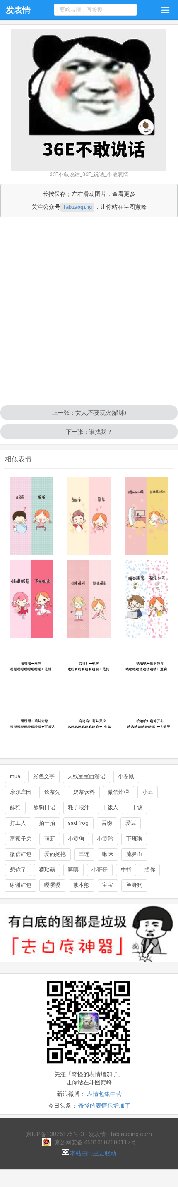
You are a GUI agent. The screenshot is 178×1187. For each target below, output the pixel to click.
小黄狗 (76, 839)
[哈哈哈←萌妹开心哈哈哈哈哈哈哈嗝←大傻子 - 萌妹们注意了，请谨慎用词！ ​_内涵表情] (146, 726)
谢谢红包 (20, 885)
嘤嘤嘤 (52, 885)
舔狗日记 (44, 807)
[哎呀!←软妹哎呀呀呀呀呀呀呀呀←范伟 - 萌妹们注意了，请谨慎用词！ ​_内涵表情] (89, 668)
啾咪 (107, 854)
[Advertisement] (89, 312)
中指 (126, 870)
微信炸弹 (118, 792)
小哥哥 (99, 870)
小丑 (147, 792)
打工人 (18, 823)
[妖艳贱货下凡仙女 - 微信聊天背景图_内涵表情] (31, 599)
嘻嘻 (73, 870)
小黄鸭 (105, 839)
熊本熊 (81, 885)
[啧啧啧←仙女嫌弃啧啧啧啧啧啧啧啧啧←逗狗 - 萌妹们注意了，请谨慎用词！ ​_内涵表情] (146, 668)
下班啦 (134, 839)
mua (15, 776)
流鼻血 (134, 854)
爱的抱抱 (55, 854)
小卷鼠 (126, 776)
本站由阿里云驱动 (92, 1153)
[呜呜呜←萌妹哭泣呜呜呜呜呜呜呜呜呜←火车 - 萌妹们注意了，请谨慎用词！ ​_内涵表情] (89, 726)
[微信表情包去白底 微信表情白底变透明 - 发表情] (89, 965)
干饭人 (110, 807)
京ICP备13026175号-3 (55, 1134)
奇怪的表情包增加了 (104, 1105)
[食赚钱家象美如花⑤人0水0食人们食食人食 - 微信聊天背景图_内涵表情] (146, 599)
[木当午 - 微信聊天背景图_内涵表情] (89, 516)
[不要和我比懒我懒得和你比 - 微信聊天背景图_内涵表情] (146, 516)
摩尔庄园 (20, 792)
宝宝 (107, 885)
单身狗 (134, 885)
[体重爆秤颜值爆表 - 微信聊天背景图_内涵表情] (89, 599)
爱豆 (130, 823)
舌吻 (106, 823)
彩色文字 (44, 776)
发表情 (18, 10)
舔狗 (15, 807)
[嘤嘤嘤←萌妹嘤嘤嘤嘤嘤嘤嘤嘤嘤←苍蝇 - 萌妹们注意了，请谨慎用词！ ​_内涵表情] (31, 668)
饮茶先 (52, 792)
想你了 (18, 870)
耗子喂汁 (78, 807)
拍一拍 (47, 823)
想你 (149, 870)
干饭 (137, 807)
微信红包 (20, 854)
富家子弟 (20, 839)
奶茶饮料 (84, 792)
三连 (84, 854)
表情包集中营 (104, 1094)
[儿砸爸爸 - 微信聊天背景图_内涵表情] (31, 516)
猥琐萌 (47, 870)
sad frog (78, 823)
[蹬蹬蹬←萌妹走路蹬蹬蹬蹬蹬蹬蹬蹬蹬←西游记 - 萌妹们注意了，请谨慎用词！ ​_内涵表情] (31, 726)
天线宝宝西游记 (86, 776)
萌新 (49, 839)
